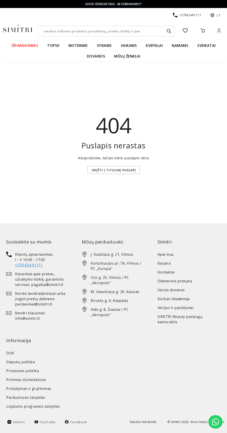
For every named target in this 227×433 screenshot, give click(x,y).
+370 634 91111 (29, 265)
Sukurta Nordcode (143, 422)
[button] (215, 15)
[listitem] (38, 260)
